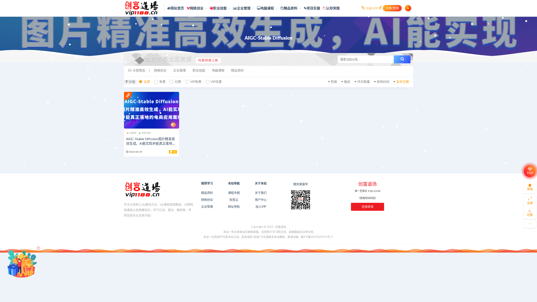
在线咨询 (367, 206)
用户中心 (261, 199)
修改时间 (383, 81)
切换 (530, 214)
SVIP (530, 173)
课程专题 (234, 192)
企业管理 (244, 8)
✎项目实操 (312, 8)
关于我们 (261, 192)
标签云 (233, 199)
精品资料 (290, 8)
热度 (334, 81)
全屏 (530, 203)
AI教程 (132, 133)
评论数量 (363, 81)
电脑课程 (267, 8)
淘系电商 (146, 133)
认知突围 (333, 8)
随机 (347, 81)
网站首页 (177, 8)
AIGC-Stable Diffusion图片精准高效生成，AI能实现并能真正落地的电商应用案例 (151, 143)
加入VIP (260, 206)
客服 (530, 189)
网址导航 (234, 206)
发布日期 (402, 81)
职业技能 (220, 8)
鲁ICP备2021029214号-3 (317, 237)
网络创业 (196, 8)
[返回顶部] (530, 224)
